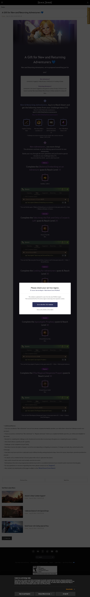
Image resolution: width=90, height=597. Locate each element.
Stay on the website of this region (45, 309)
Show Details (69, 589)
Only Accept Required (24, 594)
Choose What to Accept (44, 594)
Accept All (65, 594)
